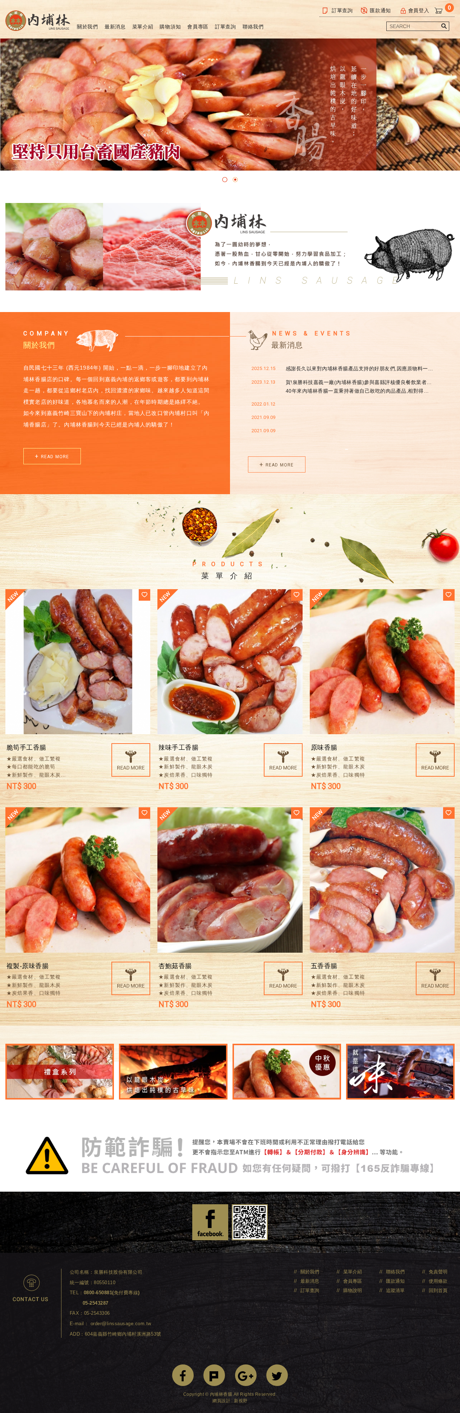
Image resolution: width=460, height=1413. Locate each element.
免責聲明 (438, 1271)
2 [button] (235, 179)
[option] (230, 105)
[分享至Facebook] (183, 1375)
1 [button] (224, 179)
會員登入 (418, 10)
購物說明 (352, 1290)
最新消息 (115, 27)
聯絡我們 (253, 27)
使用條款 (438, 1281)
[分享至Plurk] (214, 1375)
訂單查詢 (342, 10)
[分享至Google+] (246, 1375)
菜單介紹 (142, 27)
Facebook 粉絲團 (210, 1222)
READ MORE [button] (55, 456)
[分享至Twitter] (277, 1375)
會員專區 (197, 27)
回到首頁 (438, 1290)
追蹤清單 (395, 1290)
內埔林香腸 (37, 21)
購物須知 (170, 27)
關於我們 (87, 27)
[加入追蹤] (144, 595)
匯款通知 (380, 10)
